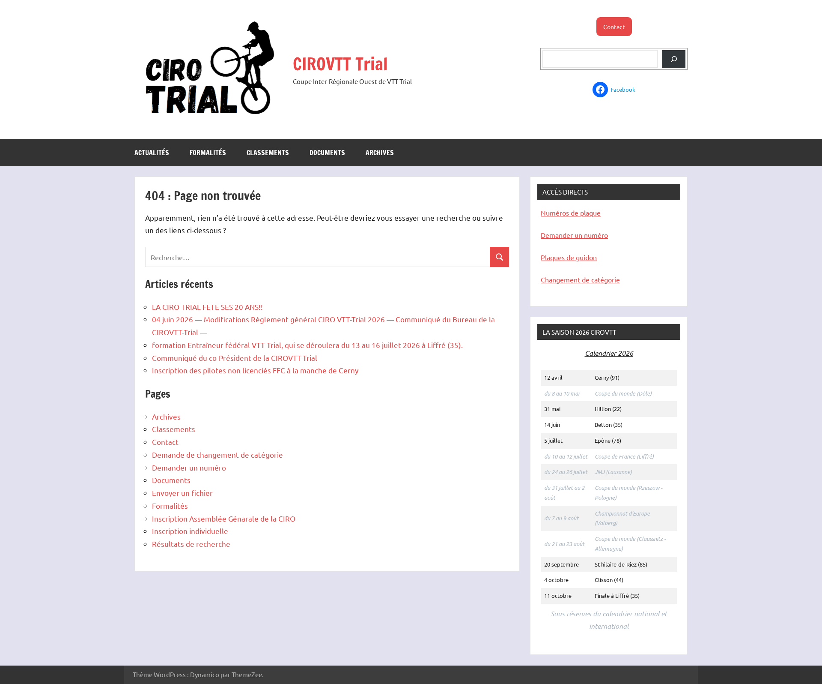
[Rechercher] (673, 59)
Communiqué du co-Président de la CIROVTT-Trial (234, 357)
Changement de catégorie (580, 279)
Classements (268, 152)
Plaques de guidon (569, 257)
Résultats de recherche (191, 543)
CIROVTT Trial (340, 63)
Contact (614, 26)
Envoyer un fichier (182, 492)
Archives (380, 152)
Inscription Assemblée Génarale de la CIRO (223, 518)
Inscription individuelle (190, 530)
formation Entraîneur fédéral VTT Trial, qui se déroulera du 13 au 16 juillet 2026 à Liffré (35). (307, 344)
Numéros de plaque (571, 212)
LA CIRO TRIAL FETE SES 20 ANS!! (207, 306)
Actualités (151, 152)
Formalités (208, 152)
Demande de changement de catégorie (217, 454)
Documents (327, 152)
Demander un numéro (189, 467)
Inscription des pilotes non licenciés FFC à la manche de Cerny (255, 370)
